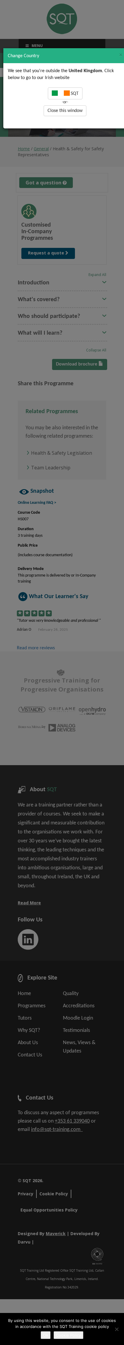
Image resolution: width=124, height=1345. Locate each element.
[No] (116, 1329)
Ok (45, 1335)
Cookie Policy (68, 1335)
